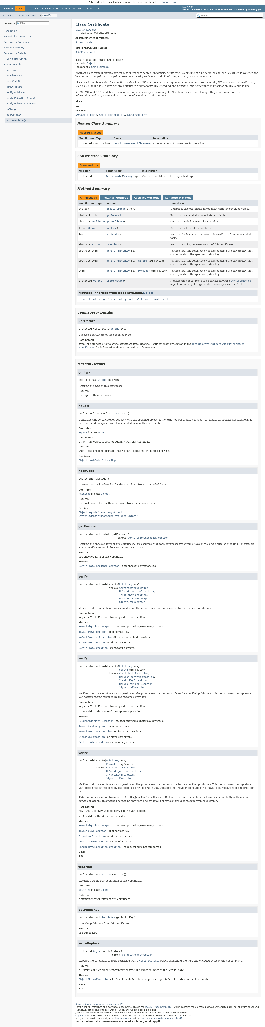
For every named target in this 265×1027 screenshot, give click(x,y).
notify (122, 299)
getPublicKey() (14, 114)
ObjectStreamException (137, 954)
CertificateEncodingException (148, 537)
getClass (109, 299)
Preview (46, 8)
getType (112, 228)
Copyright (80, 1015)
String (127, 176)
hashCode (112, 234)
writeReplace (115, 280)
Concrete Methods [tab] (178, 197)
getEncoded (114, 215)
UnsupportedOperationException (100, 846)
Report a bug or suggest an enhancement (98, 1004)
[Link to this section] (122, 123)
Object (91, 63)
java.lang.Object (85, 29)
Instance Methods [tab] (115, 197)
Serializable (84, 42)
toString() (11, 109)
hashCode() (13, 81)
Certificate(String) (16, 59)
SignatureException (132, 601)
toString (112, 244)
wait (148, 299)
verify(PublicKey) (16, 92)
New (55, 8)
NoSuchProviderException (135, 598)
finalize (94, 299)
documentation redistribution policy (160, 1018)
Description (10, 31)
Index (80, 8)
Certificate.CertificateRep (132, 143)
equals (111, 208)
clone (82, 299)
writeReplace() (16, 120)
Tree (36, 8)
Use (28, 8)
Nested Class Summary (17, 36)
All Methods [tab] (88, 197)
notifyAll (135, 299)
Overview (7, 8)
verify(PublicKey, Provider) (22, 103)
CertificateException (133, 587)
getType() (11, 70)
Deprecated (67, 8)
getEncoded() (14, 86)
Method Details (12, 64)
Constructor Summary (16, 42)
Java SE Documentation (158, 1007)
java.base (7, 15)
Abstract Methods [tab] (146, 197)
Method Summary (14, 47)
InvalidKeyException (133, 594)
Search (90, 8)
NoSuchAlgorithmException (136, 591)
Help (99, 8)
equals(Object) (15, 75)
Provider (144, 270)
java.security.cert (28, 15)
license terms (169, 2)
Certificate (49, 15)
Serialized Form (137, 114)
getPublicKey (115, 221)
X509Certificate (86, 52)
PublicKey (98, 221)
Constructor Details (15, 53)
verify (111, 250)
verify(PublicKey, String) (20, 98)
